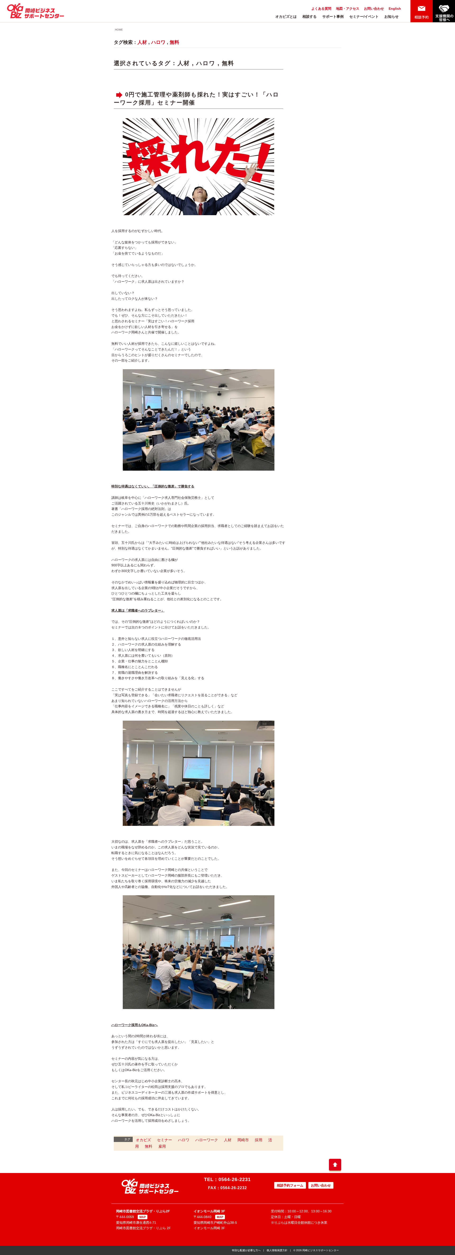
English (395, 8)
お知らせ (391, 16)
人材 (142, 42)
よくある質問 (321, 8)
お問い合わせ (374, 8)
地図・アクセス (347, 8)
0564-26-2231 (234, 1179)
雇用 (162, 1146)
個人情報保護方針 (277, 1250)
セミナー (164, 1140)
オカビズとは (286, 16)
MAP (142, 1217)
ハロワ (158, 42)
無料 (174, 42)
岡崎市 (243, 1140)
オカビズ (143, 1140)
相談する (309, 16)
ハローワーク (206, 1140)
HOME (119, 29)
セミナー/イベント (364, 16)
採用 (258, 1140)
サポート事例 (333, 16)
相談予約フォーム (290, 1185)
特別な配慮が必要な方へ (246, 1250)
